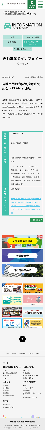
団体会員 (6, 388)
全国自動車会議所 (8, 395)
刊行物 (5, 401)
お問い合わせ (14, 353)
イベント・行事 (32, 37)
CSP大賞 (26, 370)
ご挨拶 (5, 370)
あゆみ (5, 378)
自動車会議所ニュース (22, 49)
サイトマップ (31, 353)
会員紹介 (6, 382)
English (37, 353)
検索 (12, 37)
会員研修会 (12, 42)
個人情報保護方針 (23, 353)
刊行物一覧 (6, 404)
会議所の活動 (28, 367)
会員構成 (6, 385)
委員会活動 (26, 373)
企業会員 (6, 390)
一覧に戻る (36, 220)
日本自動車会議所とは (12, 367)
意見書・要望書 (28, 378)
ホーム (5, 363)
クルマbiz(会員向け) (32, 6)
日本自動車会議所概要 (10, 373)
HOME (5, 12)
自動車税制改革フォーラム (31, 375)
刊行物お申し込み (8, 407)
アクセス (7, 353)
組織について (7, 375)
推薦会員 (6, 393)
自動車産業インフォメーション (20, 12)
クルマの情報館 (29, 382)
